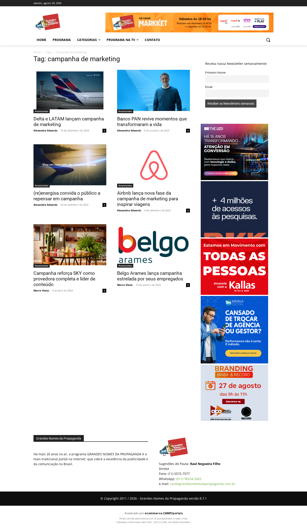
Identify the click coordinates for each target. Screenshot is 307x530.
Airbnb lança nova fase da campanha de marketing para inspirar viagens (147, 198)
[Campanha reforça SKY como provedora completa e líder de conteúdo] (69, 245)
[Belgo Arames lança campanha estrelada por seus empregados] (153, 245)
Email (208, 87)
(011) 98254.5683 (188, 479)
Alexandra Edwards (45, 130)
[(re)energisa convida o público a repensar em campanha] (69, 165)
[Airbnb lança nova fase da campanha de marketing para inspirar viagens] (153, 165)
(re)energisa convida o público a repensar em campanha (66, 195)
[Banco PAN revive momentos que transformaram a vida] (153, 90)
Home (37, 52)
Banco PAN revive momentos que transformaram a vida (152, 121)
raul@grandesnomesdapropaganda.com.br (202, 484)
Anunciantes (41, 111)
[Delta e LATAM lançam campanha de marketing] (69, 90)
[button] (268, 39)
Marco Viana (41, 290)
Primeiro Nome (215, 72)
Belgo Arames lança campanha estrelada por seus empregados (150, 276)
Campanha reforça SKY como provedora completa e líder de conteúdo (64, 279)
